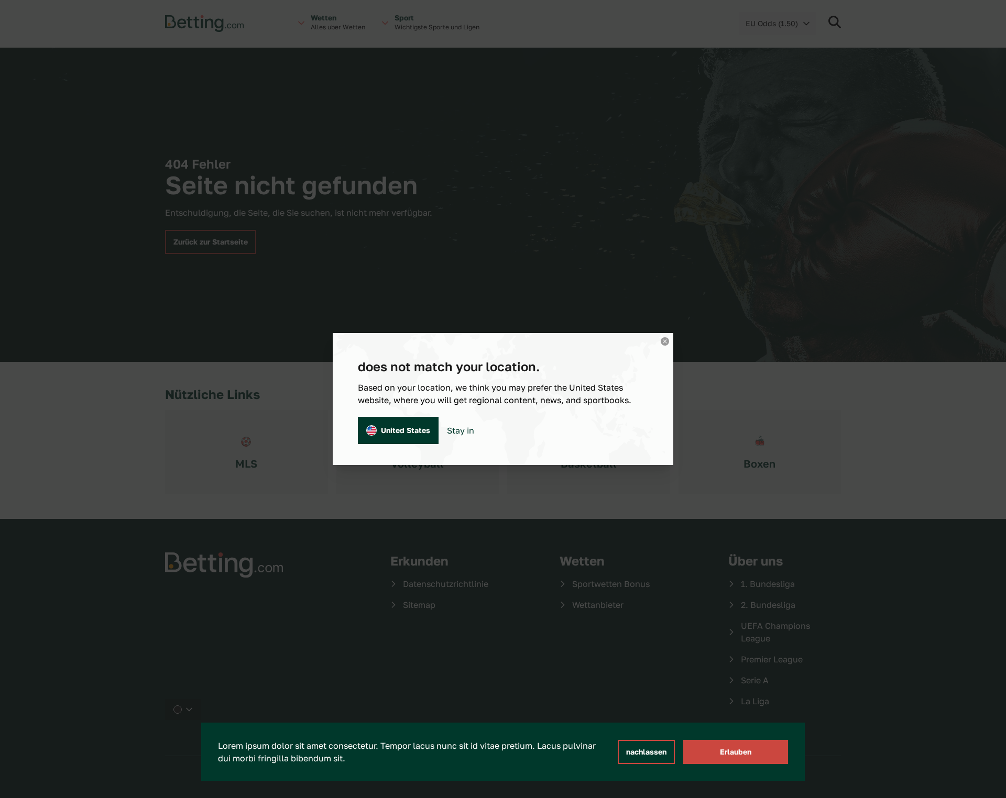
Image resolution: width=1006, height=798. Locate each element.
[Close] (665, 341)
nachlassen (646, 751)
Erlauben (735, 751)
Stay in (460, 430)
